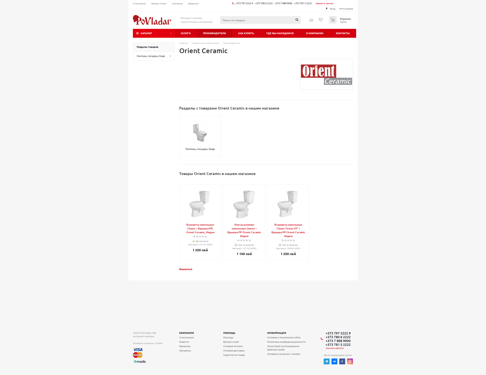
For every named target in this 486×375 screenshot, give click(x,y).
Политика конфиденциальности (286, 341)
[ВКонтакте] (334, 361)
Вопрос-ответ (231, 341)
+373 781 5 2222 (303, 3)
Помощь (229, 332)
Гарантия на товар (234, 354)
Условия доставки (234, 350)
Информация (276, 332)
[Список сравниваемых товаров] (311, 21)
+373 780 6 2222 (264, 3)
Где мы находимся (280, 33)
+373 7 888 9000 (283, 3)
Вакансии (184, 346)
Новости (184, 341)
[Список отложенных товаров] (321, 21)
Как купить (246, 33)
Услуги (186, 33)
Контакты (343, 33)
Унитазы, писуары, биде (200, 148)
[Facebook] (342, 361)
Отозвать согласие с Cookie (148, 343)
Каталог (146, 33)
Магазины (185, 350)
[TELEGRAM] (327, 361)
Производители (214, 33)
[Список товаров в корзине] (340, 22)
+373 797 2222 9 (244, 3)
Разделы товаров (147, 46)
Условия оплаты (233, 346)
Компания (186, 332)
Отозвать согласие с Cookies (283, 353)
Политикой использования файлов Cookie (283, 347)
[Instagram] (350, 361)
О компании (314, 33)
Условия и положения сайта (284, 337)
